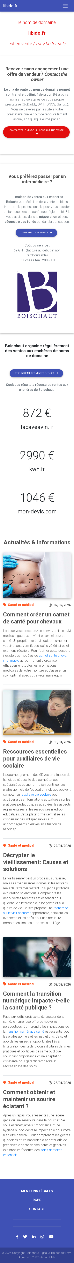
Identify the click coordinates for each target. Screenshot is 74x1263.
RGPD (37, 1200)
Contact (37, 1209)
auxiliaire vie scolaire (36, 794)
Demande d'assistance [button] (34, 232)
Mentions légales (37, 1191)
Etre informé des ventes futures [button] (34, 373)
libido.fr (37, 33)
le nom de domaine (37, 22)
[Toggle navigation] (65, 6)
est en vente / (37, 43)
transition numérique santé (25, 1031)
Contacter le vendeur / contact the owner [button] (36, 130)
